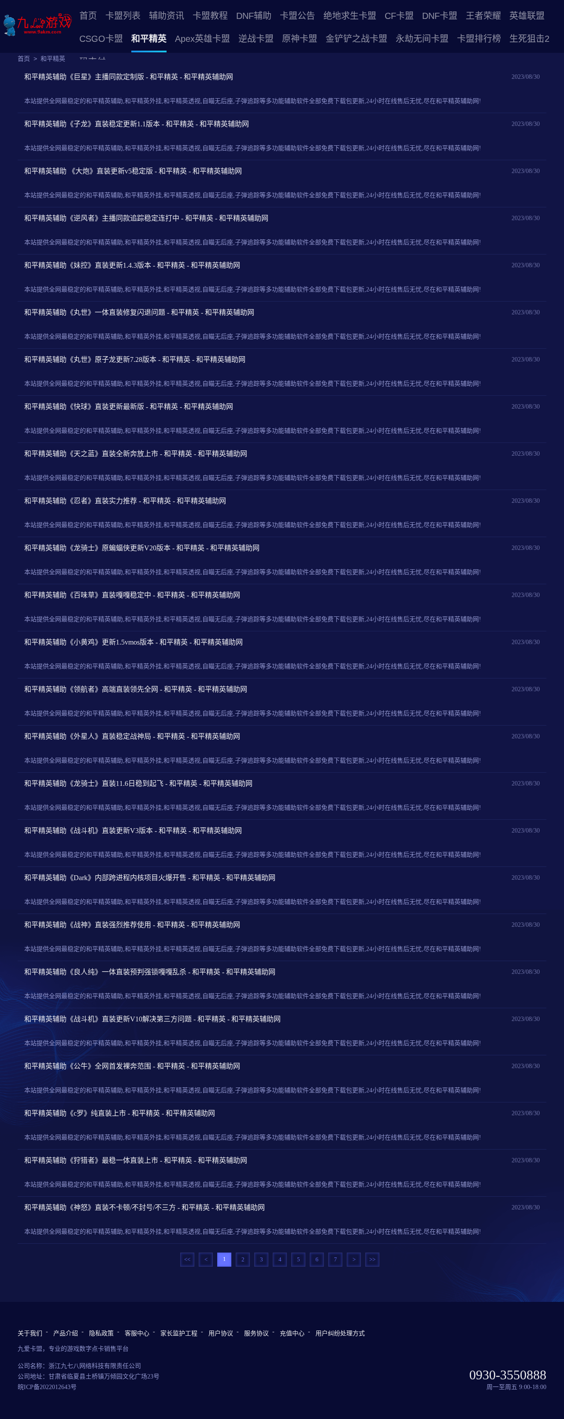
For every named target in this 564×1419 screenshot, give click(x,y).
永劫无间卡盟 (422, 39)
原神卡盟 (299, 39)
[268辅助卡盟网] (37, 25)
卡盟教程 (210, 16)
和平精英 (149, 39)
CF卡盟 (399, 16)
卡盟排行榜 (479, 39)
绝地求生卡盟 (349, 16)
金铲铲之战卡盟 (356, 39)
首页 (88, 16)
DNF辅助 (253, 16)
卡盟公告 (297, 16)
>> (372, 1259)
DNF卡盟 (439, 16)
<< (187, 1259)
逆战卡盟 (256, 39)
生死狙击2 (529, 39)
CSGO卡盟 (101, 39)
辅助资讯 (166, 16)
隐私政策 (101, 1333)
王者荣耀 (483, 16)
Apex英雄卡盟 (202, 39)
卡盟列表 (123, 16)
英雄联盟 (527, 16)
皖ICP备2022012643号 (47, 1387)
